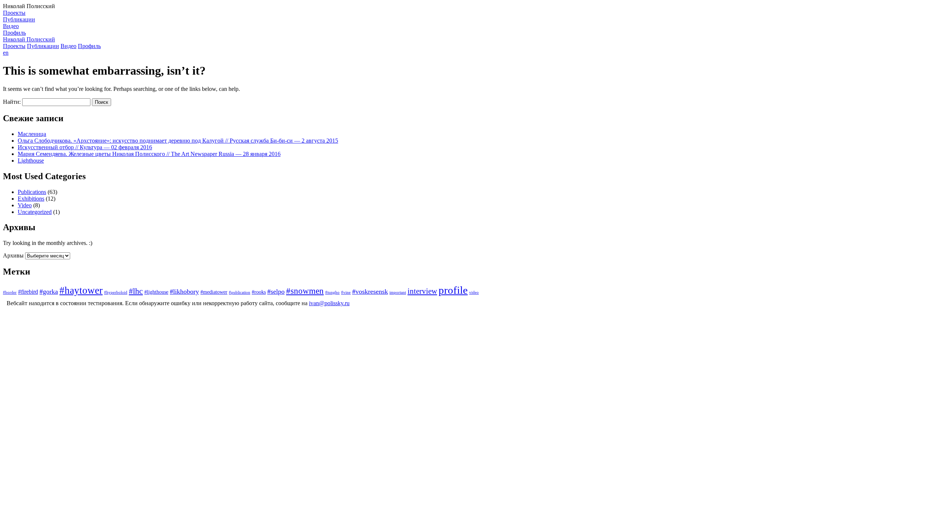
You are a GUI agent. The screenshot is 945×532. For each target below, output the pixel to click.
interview (422, 291)
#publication (239, 292)
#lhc (136, 291)
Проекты (14, 13)
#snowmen (305, 291)
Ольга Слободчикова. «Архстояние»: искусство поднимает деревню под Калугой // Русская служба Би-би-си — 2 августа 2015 (178, 140)
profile (453, 290)
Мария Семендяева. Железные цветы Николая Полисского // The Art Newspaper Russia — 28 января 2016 (149, 154)
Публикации (19, 19)
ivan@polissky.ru (329, 303)
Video (25, 205)
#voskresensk (370, 291)
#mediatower (213, 292)
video (474, 292)
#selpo (276, 291)
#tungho (332, 292)
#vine (346, 292)
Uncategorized (35, 212)
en (5, 53)
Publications (32, 192)
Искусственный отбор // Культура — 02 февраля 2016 (85, 147)
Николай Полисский (29, 39)
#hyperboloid (115, 292)
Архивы (13, 255)
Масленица (32, 134)
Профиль (14, 33)
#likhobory (184, 291)
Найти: (12, 102)
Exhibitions (31, 198)
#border (10, 292)
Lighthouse (31, 160)
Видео (11, 26)
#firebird (28, 292)
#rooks (259, 292)
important (397, 292)
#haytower (81, 290)
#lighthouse (156, 292)
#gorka (48, 291)
